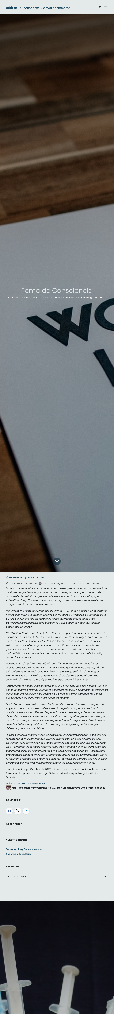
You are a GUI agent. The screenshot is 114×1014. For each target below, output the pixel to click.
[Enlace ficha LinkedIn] (26, 811)
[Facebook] (9, 811)
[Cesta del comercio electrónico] (99, 7)
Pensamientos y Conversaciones (27, 577)
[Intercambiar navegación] (105, 7)
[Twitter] (17, 811)
